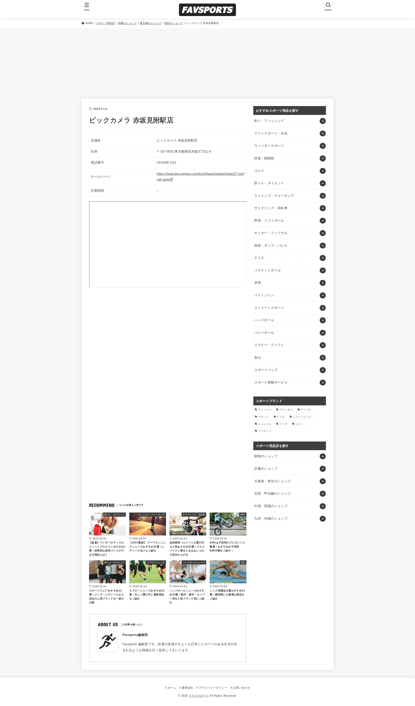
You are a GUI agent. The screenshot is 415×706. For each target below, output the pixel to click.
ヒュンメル (264, 424)
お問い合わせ (241, 687)
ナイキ (281, 416)
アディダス (286, 409)
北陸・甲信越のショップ (272, 493)
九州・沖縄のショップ (270, 518)
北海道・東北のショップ (272, 481)
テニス (259, 258)
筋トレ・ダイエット (269, 183)
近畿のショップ (266, 468)
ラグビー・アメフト (269, 345)
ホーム (172, 687)
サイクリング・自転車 (270, 208)
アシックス (264, 409)
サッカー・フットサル (270, 233)
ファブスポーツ (199, 695)
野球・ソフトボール (269, 220)
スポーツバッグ (266, 370)
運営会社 (187, 687)
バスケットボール (267, 270)
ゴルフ (259, 170)
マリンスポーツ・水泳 (270, 133)
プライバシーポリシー (213, 687)
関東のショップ (266, 456)
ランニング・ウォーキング (274, 195)
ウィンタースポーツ (269, 145)
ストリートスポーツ (269, 307)
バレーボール (264, 332)
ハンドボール (264, 320)
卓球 (257, 282)
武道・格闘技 (264, 158)
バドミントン (264, 295)
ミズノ (299, 424)
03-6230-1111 (166, 162)
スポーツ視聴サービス (270, 382)
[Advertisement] (207, 60)
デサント (263, 416)
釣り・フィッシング (269, 121)
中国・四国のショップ (270, 506)
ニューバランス (302, 416)
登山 (257, 357)
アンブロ (306, 409)
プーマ (283, 424)
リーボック (264, 430)
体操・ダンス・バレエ (270, 245)
